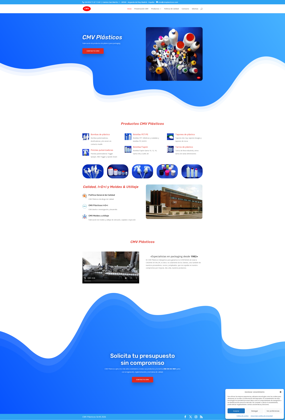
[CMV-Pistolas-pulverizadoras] (142, 171)
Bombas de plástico (100, 134)
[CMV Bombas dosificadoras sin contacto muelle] (93, 171)
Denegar (254, 411)
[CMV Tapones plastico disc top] (167, 171)
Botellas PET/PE (140, 134)
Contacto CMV (93, 51)
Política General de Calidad (102, 195)
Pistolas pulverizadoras (102, 150)
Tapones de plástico (185, 134)
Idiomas (195, 9)
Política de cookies (242, 416)
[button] (280, 392)
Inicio (129, 9)
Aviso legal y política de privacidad (262, 416)
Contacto (185, 9)
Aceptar (236, 411)
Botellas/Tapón (140, 147)
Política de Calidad (171, 9)
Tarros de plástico (184, 147)
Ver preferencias (273, 411)
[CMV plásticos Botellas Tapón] (192, 171)
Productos (155, 9)
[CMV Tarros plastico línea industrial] (117, 171)
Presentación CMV (141, 9)
